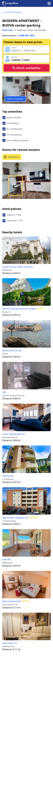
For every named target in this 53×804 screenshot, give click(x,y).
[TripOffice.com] (10, 3)
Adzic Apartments (11, 601)
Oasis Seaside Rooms (13, 434)
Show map (7, 30)
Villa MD (6, 559)
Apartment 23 (9, 643)
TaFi (4, 392)
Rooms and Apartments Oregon (19, 308)
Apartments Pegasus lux (15, 517)
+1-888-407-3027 (26, 35)
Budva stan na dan (12, 350)
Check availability (28, 68)
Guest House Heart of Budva (17, 266)
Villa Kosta (7, 475)
